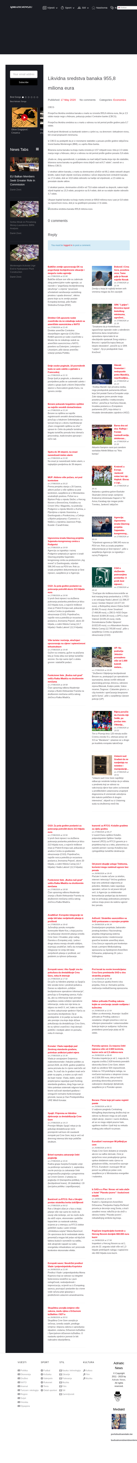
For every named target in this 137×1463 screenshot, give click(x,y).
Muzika (65, 1382)
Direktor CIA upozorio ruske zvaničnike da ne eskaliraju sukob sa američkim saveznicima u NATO (66, 321)
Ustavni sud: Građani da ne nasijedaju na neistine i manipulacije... (121, 762)
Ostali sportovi (50, 1390)
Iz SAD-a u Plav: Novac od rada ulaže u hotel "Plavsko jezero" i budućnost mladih (110, 1192)
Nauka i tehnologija (71, 1370)
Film (64, 1386)
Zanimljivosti (68, 1394)
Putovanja (67, 1378)
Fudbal (46, 1370)
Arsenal (24, 1386)
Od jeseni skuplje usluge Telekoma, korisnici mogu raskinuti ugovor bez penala (110, 867)
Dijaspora (25, 1406)
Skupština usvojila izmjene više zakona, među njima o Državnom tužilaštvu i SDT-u (64, 1311)
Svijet (23, 1398)
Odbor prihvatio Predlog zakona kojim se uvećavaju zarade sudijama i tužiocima (111, 1004)
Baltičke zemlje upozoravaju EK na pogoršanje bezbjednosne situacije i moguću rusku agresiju (66, 270)
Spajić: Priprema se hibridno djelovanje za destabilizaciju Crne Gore (64, 1116)
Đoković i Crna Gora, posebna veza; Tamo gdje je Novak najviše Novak (121, 273)
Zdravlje (66, 1374)
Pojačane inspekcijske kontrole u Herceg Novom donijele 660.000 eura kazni (110, 1234)
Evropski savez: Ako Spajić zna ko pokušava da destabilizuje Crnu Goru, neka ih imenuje (65, 972)
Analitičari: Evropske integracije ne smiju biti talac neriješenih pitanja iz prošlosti (65, 918)
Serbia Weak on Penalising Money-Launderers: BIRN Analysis (23, 225)
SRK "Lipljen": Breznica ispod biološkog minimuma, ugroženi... (121, 311)
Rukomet (47, 1382)
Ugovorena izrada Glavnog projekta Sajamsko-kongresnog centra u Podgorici (66, 541)
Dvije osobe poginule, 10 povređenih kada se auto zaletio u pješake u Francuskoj (66, 369)
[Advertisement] (68, 35)
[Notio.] (21, 8)
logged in (68, 245)
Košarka (47, 1374)
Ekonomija (26, 1374)
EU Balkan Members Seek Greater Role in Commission (22, 180)
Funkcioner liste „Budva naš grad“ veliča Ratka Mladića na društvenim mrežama (65, 678)
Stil (63, 1390)
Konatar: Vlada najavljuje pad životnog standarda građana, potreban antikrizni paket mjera (63, 1049)
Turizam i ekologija (30, 1390)
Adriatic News (118, 1380)
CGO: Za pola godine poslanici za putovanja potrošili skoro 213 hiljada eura (66, 589)
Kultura (88, 1370)
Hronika (24, 1402)
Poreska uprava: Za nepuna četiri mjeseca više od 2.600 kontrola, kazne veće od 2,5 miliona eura (108, 1049)
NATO (23, 1382)
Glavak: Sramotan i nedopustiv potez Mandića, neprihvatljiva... (121, 371)
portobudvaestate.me (122, 1434)
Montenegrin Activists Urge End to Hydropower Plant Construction (22, 268)
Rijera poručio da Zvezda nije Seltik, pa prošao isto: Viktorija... (121, 718)
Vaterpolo (48, 1378)
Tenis (46, 1386)
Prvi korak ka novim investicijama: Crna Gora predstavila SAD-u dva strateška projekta (109, 972)
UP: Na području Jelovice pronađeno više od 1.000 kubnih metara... (120, 657)
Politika (24, 1370)
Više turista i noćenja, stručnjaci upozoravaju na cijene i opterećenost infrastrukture (66, 643)
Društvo (24, 1378)
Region (24, 1394)
